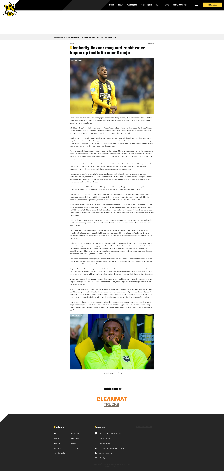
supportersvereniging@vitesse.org (111, 448)
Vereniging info (146, 5)
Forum (158, 5)
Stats (167, 5)
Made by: (107, 466)
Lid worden (212, 5)
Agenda (57, 443)
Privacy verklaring (105, 453)
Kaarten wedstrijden (180, 5)
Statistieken (75, 448)
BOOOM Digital (115, 466)
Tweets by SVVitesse (144, 427)
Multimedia (75, 438)
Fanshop (74, 443)
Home (111, 5)
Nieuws (120, 5)
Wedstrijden (132, 5)
